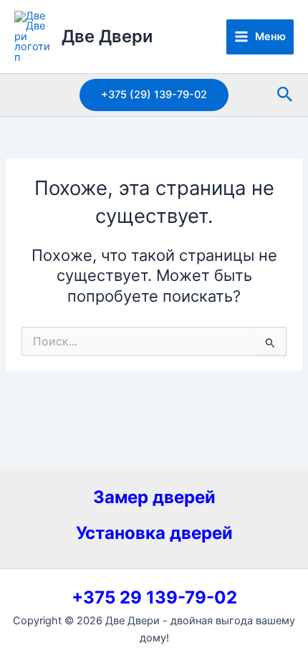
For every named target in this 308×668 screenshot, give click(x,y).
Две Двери (107, 36)
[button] (154, 95)
